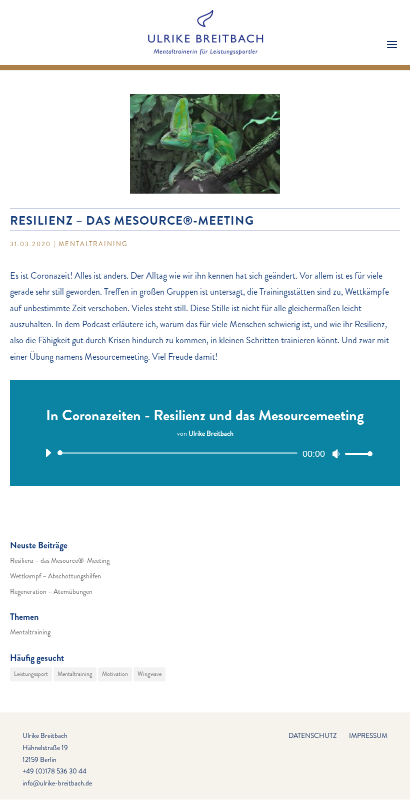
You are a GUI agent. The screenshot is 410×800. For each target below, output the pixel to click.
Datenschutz (312, 735)
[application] (205, 453)
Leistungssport (31, 673)
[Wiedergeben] (48, 453)
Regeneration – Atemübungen (51, 591)
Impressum (368, 735)
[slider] (356, 453)
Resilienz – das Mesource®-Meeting (60, 560)
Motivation (115, 673)
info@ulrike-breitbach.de (57, 783)
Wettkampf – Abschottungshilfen (55, 576)
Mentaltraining (93, 244)
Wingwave (150, 673)
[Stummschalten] (336, 453)
